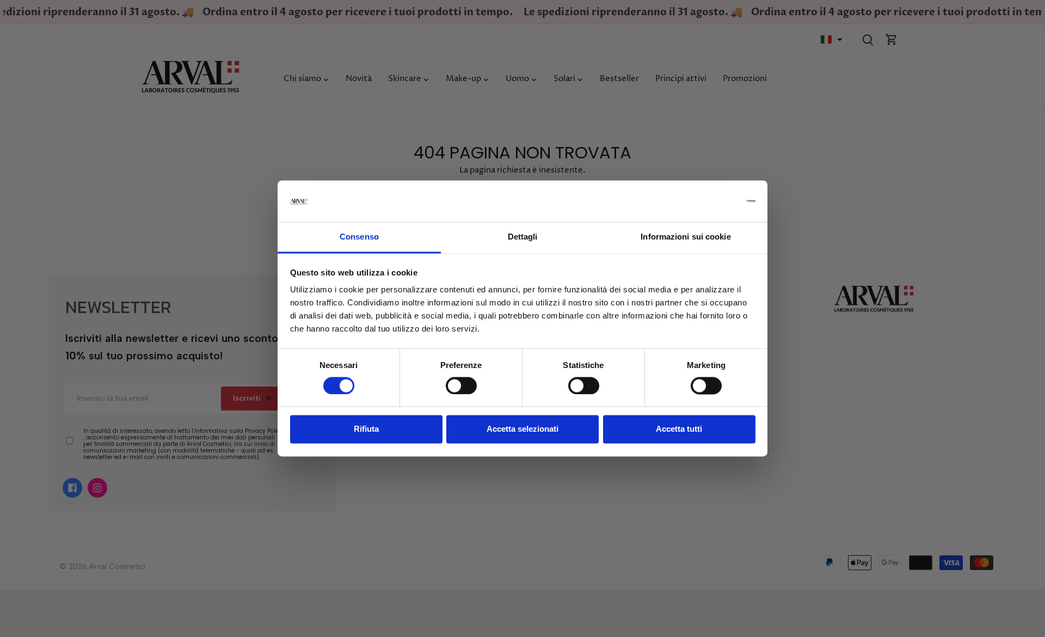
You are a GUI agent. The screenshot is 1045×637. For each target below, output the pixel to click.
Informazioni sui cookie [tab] (685, 237)
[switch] (461, 386)
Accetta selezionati (522, 429)
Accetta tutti (679, 429)
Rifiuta (366, 429)
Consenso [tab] (359, 237)
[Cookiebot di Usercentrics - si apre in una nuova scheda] (707, 201)
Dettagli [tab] (523, 237)
